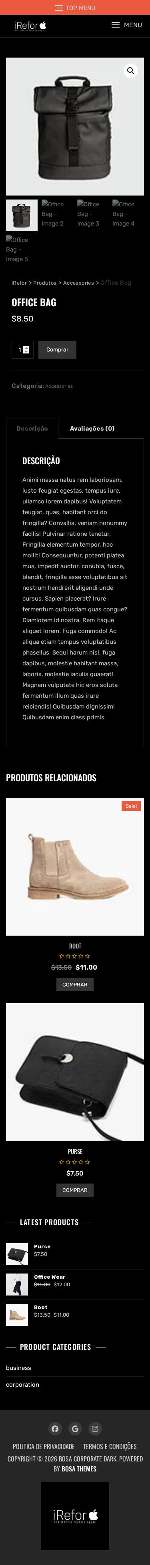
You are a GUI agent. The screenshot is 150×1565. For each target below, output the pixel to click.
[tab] (32, 429)
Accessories (59, 386)
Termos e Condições (110, 1446)
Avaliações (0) (92, 428)
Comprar (57, 349)
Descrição (32, 428)
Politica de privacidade (44, 1446)
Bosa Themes (79, 1468)
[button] (126, 25)
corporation (22, 1384)
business (18, 1367)
